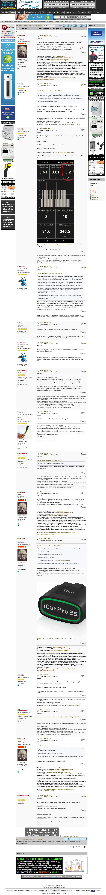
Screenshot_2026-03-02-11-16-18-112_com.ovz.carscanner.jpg (54, 244)
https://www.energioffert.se (65, 57)
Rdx (20, 323)
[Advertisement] (8, 261)
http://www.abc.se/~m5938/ (73, 124)
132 (33, 25)
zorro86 (94, 193)
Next (36, 25)
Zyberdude (23, 370)
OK (93, 890)
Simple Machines (60, 887)
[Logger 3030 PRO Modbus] (51, 865)
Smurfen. (22, 266)
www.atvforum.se (65, 60)
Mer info (97, 890)
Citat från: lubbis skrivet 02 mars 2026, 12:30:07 (49, 545)
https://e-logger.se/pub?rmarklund (60, 59)
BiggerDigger (24, 795)
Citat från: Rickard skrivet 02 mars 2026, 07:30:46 (49, 90)
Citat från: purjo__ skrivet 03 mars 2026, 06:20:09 (49, 460)
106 (25, 25)
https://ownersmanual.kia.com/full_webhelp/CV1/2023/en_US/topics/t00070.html (59, 717)
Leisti (93, 195)
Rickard (18, 31)
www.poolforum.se (52, 60)
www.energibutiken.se (59, 56)
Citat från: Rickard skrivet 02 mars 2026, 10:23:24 (49, 273)
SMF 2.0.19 (46, 887)
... (23, 25)
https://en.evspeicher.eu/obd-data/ (64, 152)
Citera (84, 36)
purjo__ (22, 412)
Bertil (61, 21)
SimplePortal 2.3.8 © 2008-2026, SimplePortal (53, 885)
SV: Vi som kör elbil (45, 35)
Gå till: (71, 846)
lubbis (21, 84)
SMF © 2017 (52, 887)
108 (30, 25)
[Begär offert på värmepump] (51, 877)
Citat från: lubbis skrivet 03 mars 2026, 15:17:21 (49, 746)
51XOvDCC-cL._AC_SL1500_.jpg (46, 638)
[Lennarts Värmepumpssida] (18, 94)
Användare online (95, 189)
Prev (20, 25)
